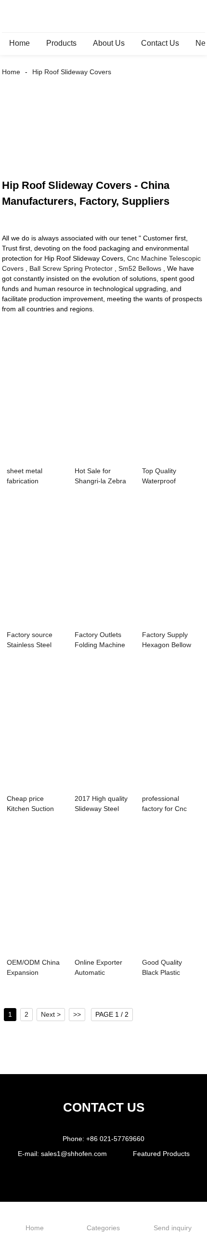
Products (61, 43)
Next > (51, 1014)
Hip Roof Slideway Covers (71, 72)
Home (19, 43)
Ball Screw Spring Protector (71, 268)
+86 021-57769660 (115, 1139)
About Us (109, 43)
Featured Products (161, 1153)
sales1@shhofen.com (74, 1153)
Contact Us (160, 43)
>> (77, 1014)
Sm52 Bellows (139, 268)
